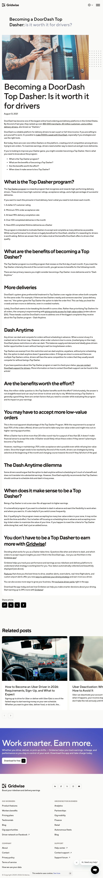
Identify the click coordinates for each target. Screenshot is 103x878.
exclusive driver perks (65, 582)
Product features (9, 806)
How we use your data (11, 867)
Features (8, 574)
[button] (90, 5)
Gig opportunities (10, 830)
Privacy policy (8, 857)
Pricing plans (8, 815)
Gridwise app (10, 558)
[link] (14, 761)
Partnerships (60, 810)
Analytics (59, 806)
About (5, 848)
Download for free (12, 761)
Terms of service (9, 862)
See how (56, 873)
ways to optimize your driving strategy (52, 577)
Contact (5, 852)
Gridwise (35, 544)
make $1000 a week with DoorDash (51, 135)
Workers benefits (9, 810)
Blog (4, 825)
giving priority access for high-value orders (64, 311)
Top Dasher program (17, 189)
